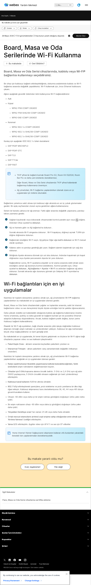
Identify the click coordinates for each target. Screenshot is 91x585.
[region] (35, 578)
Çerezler (33, 564)
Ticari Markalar (44, 564)
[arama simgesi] (56, 5)
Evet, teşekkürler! (32, 467)
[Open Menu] (86, 5)
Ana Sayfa (4, 16)
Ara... (60, 5)
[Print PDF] (69, 36)
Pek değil (58, 467)
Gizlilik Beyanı (23, 564)
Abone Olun (80, 36)
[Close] (66, 574)
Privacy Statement (11, 581)
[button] (79, 5)
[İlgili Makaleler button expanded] (87, 492)
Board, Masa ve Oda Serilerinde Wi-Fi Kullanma (42, 51)
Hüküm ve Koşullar (10, 564)
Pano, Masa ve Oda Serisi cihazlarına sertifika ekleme (26, 500)
